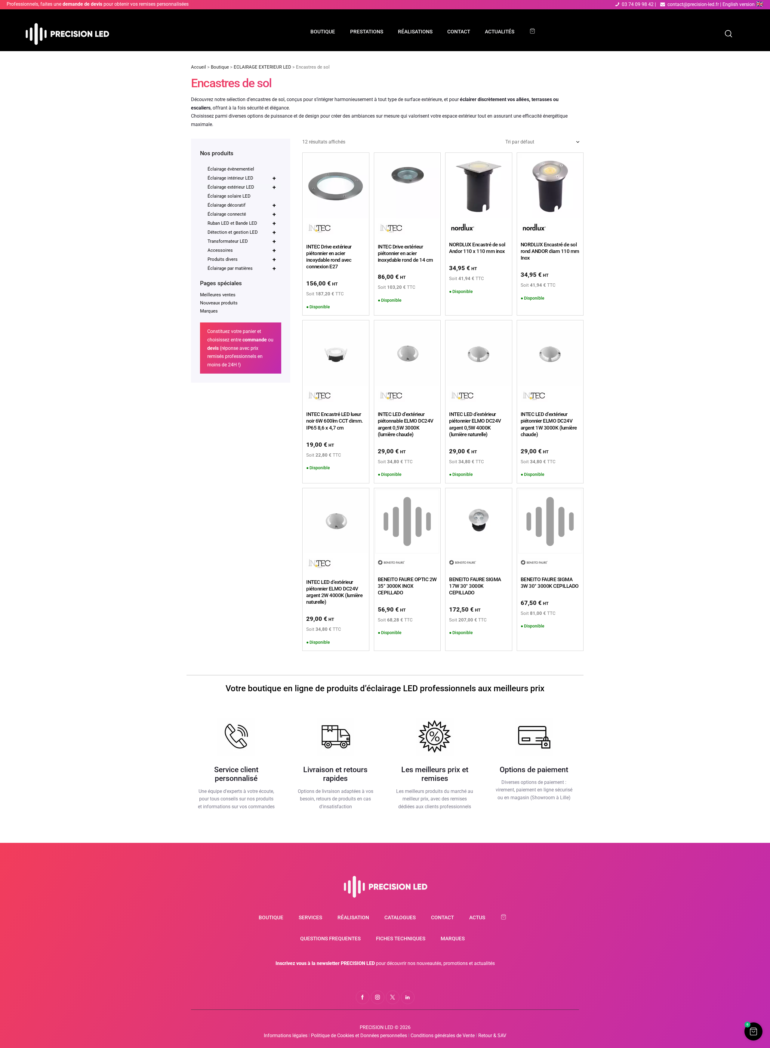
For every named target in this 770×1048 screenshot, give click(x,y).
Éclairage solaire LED (229, 196)
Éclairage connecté (242, 214)
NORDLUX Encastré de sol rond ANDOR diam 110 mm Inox (550, 251)
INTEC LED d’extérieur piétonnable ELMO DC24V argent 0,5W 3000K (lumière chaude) (405, 424)
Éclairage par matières (242, 268)
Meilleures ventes (218, 294)
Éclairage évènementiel (231, 169)
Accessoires (242, 250)
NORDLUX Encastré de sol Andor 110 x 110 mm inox (477, 248)
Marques (209, 311)
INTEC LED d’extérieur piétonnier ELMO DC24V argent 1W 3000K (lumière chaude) (549, 424)
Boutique (220, 67)
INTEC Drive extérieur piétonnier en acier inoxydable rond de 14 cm (405, 253)
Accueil (198, 67)
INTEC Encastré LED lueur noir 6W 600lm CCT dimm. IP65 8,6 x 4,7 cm (334, 420)
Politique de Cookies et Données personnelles (359, 1035)
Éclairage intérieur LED (242, 178)
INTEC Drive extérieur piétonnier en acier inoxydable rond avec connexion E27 (329, 257)
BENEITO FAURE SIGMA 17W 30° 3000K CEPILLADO (475, 586)
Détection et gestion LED (242, 232)
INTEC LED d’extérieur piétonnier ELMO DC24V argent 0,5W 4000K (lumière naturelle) (475, 424)
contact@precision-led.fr (693, 4)
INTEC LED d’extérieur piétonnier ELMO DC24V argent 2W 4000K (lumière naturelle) (334, 592)
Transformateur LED (242, 241)
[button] (753, 1031)
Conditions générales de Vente (443, 1035)
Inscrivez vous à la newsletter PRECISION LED (325, 963)
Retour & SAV (492, 1035)
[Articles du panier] (535, 31)
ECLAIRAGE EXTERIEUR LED (262, 67)
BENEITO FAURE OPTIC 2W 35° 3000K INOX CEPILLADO (407, 586)
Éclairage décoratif (242, 205)
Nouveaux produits (219, 303)
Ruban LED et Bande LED (242, 223)
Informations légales (285, 1035)
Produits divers (242, 259)
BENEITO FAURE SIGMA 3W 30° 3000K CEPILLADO (550, 582)
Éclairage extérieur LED (242, 187)
